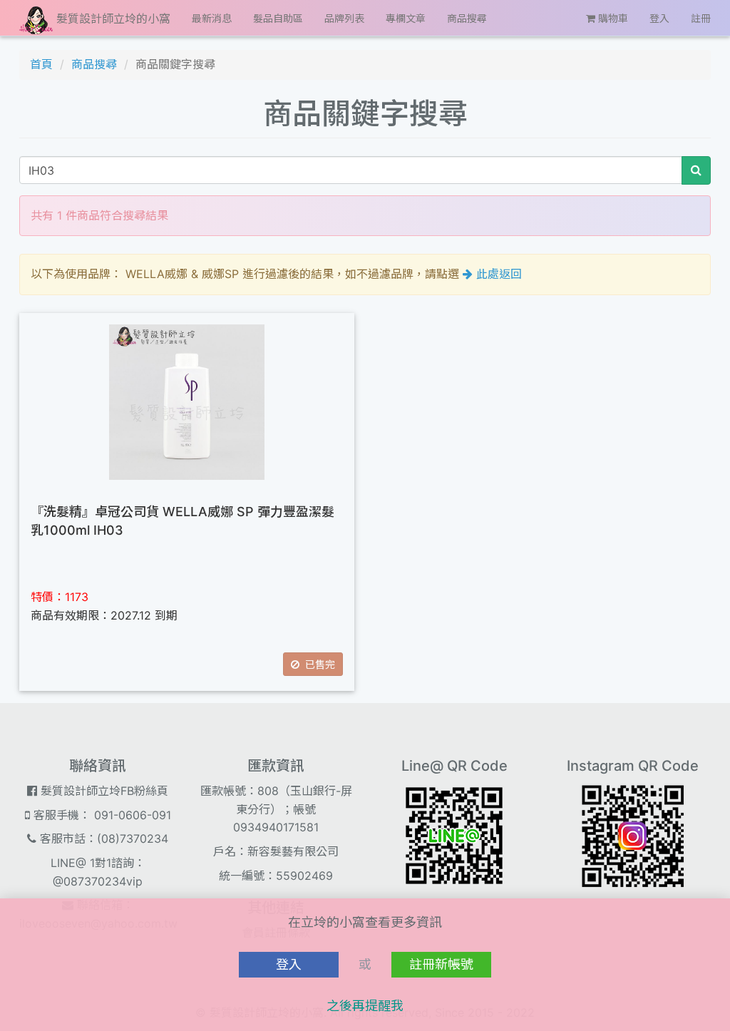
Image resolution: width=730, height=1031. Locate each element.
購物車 (611, 18)
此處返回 (497, 274)
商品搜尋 (467, 18)
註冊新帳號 (441, 964)
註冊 (701, 18)
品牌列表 (344, 18)
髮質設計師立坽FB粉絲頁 (102, 791)
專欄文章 (406, 18)
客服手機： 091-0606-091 (100, 815)
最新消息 (212, 18)
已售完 (317, 664)
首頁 (41, 64)
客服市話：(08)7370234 (102, 838)
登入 (659, 18)
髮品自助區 (278, 18)
